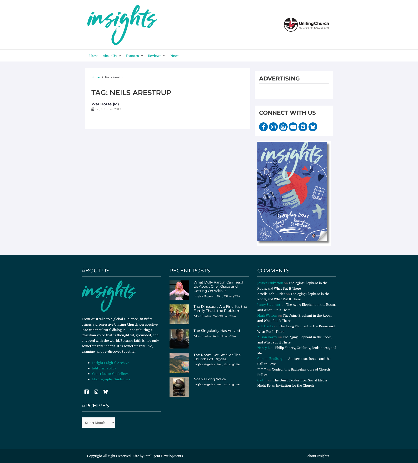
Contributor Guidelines (110, 373)
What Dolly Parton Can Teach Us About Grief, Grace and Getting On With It (219, 286)
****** (261, 369)
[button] (112, 56)
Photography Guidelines (111, 379)
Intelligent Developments (163, 456)
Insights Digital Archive (110, 362)
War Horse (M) (105, 104)
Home (95, 77)
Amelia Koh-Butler (271, 294)
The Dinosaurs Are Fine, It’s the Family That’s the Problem (220, 308)
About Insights (318, 456)
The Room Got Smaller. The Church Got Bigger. (217, 357)
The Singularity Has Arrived (217, 331)
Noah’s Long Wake (210, 379)
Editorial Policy (104, 368)
